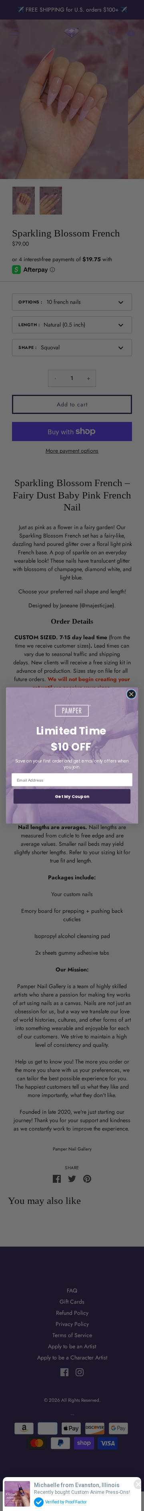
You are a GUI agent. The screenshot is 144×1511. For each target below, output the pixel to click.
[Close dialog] (131, 694)
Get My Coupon (72, 797)
